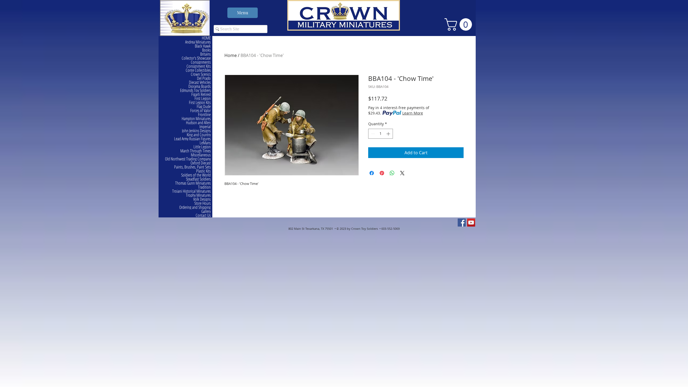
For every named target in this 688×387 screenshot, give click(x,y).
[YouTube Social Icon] (471, 222)
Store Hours (202, 203)
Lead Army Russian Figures (192, 139)
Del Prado (204, 78)
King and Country (199, 135)
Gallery (206, 211)
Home (230, 55)
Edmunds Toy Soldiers (195, 90)
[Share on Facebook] (371, 173)
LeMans (205, 143)
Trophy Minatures (198, 195)
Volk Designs (202, 199)
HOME (206, 38)
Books (206, 50)
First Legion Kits (200, 103)
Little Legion (202, 147)
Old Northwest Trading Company (188, 159)
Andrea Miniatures (198, 42)
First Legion (203, 98)
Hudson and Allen (198, 123)
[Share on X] (402, 173)
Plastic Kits (203, 171)
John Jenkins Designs (196, 131)
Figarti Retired (201, 94)
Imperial (205, 127)
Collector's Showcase (196, 58)
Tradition (204, 187)
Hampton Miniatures (196, 119)
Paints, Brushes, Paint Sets (192, 167)
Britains (205, 54)
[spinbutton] (380, 133)
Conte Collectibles (198, 70)
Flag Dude (204, 107)
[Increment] (388, 133)
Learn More (412, 113)
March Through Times (195, 151)
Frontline (204, 115)
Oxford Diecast (201, 163)
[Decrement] (372, 133)
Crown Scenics (201, 74)
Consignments (201, 62)
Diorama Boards (199, 86)
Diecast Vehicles (200, 82)
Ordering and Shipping (195, 207)
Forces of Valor (200, 111)
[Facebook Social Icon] (462, 222)
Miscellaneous (201, 155)
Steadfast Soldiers (198, 179)
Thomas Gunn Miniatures (193, 183)
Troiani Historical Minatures (191, 191)
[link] (460, 24)
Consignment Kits (199, 66)
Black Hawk (203, 46)
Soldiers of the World (196, 175)
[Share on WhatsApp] (392, 173)
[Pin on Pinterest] (382, 173)
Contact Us (203, 215)
